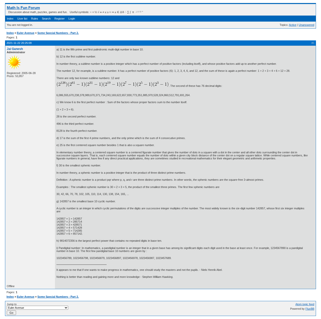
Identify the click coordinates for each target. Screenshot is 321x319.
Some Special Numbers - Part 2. (58, 32)
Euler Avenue (25, 32)
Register (59, 18)
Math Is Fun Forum (23, 8)
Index (10, 18)
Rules (34, 18)
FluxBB (309, 308)
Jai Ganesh (15, 49)
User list (22, 18)
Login (71, 18)
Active (292, 24)
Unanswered (306, 24)
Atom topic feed (304, 304)
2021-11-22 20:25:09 (19, 42)
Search (46, 18)
